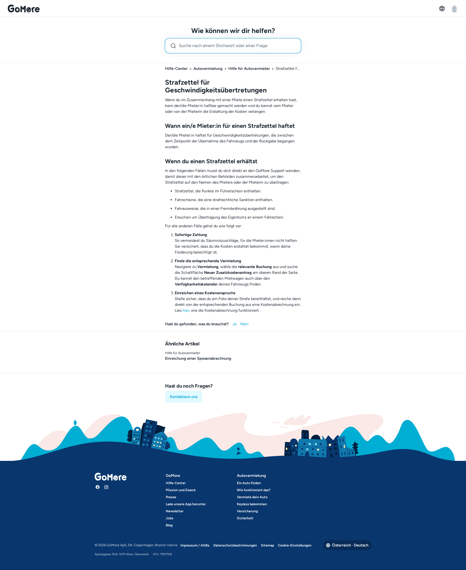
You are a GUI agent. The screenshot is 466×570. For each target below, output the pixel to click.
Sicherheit (245, 518)
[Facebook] (97, 487)
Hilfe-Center (176, 68)
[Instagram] (106, 487)
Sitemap (267, 545)
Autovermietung (208, 68)
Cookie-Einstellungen (294, 545)
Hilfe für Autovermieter (249, 68)
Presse (171, 497)
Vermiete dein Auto (252, 497)
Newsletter (174, 511)
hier (186, 310)
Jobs (169, 518)
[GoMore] (24, 8)
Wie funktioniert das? (253, 490)
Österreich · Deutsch (350, 545)
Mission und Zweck (181, 490)
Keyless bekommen (252, 504)
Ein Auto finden (249, 483)
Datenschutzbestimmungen (235, 545)
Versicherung (247, 511)
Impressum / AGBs (194, 545)
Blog (169, 525)
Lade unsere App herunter (186, 504)
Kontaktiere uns (183, 396)
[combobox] (233, 45)
